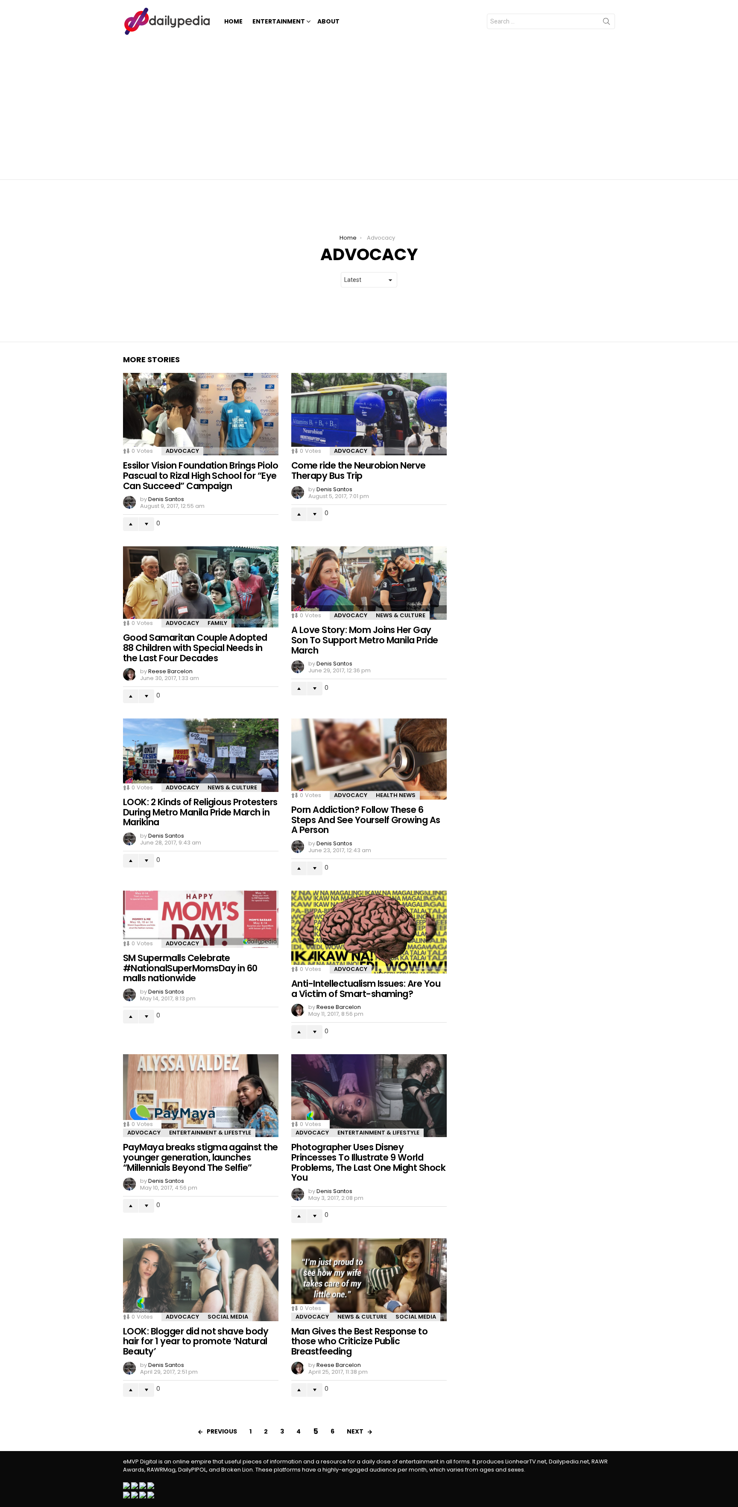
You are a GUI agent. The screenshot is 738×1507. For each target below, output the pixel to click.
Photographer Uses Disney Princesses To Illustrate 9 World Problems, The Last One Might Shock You (368, 1162)
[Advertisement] (369, 107)
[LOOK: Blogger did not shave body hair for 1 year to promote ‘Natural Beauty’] (200, 1279)
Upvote (130, 524)
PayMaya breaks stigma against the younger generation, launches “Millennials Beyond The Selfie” (200, 1157)
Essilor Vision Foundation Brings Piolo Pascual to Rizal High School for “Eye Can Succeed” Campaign (200, 475)
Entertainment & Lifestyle (210, 1133)
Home (233, 21)
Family (217, 623)
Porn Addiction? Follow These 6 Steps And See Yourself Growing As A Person (365, 819)
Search (606, 23)
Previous (222, 1431)
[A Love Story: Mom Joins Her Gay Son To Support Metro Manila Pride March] (369, 583)
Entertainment (278, 21)
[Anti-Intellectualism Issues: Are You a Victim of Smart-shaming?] (369, 932)
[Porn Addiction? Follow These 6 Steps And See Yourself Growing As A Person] (369, 759)
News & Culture (400, 615)
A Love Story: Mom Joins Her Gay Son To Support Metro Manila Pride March (364, 640)
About (328, 21)
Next (355, 1431)
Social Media (228, 1317)
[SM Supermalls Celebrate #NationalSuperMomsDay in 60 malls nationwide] (200, 919)
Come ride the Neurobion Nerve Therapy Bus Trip (358, 470)
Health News (396, 795)
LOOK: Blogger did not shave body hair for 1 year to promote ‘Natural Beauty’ (195, 1341)
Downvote (146, 524)
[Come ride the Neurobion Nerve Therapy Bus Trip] (369, 414)
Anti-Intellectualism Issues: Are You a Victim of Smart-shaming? (365, 988)
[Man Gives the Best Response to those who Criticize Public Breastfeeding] (369, 1279)
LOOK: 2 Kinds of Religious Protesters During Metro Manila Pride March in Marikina (200, 812)
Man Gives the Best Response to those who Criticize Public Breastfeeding (359, 1341)
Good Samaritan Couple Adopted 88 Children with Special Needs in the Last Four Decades (195, 647)
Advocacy (182, 451)
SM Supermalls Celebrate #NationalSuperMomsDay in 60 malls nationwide (190, 968)
